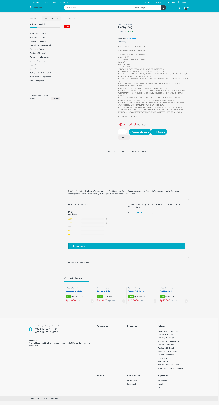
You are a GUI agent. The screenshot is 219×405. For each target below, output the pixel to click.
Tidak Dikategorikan (37, 81)
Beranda (33, 18)
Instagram (35, 2)
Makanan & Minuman (37, 37)
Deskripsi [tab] (111, 152)
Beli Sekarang (160, 132)
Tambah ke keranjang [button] (90, 301)
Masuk (139, 213)
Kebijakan (161, 384)
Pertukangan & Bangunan (39, 57)
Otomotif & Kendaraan (38, 61)
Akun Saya (185, 2)
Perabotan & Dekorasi (38, 53)
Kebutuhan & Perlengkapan (40, 33)
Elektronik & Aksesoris (38, 49)
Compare (55, 98)
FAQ (159, 387)
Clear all (32, 98)
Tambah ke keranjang (140, 132)
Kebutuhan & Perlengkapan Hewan (42, 77)
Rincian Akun (132, 381)
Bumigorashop (36, 398)
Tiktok (46, 2)
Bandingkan (124, 42)
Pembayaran (170, 2)
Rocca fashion (131, 38)
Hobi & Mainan (35, 65)
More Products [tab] (139, 152)
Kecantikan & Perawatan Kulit (40, 45)
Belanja (158, 2)
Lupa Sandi (131, 384)
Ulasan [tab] (124, 152)
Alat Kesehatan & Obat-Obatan (41, 73)
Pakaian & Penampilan (51, 18)
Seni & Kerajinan (36, 69)
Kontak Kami (162, 381)
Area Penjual (146, 2)
